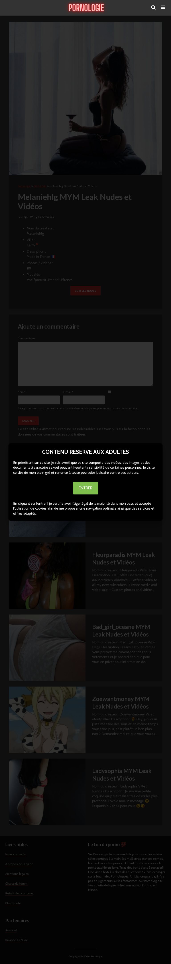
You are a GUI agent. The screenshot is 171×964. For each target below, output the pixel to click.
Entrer (86, 488)
